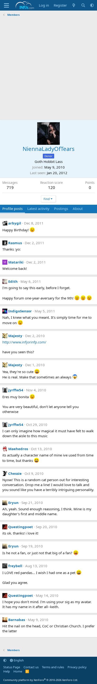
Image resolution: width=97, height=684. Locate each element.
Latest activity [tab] (38, 208)
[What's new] (73, 5)
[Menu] (6, 5)
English (18, 660)
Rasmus (15, 242)
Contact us (31, 667)
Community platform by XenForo (40, 680)
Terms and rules (53, 667)
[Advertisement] (48, 68)
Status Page (11, 667)
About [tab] (78, 208)
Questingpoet (20, 526)
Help (6, 671)
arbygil (14, 223)
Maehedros (18, 448)
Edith (13, 281)
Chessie (15, 473)
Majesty (15, 335)
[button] (92, 5)
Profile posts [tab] (12, 208)
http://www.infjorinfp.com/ (24, 342)
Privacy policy (77, 667)
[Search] (83, 5)
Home (17, 671)
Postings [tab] (61, 208)
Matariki (16, 262)
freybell (15, 565)
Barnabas (16, 619)
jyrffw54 (15, 390)
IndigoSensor (20, 311)
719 (10, 187)
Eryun (13, 502)
